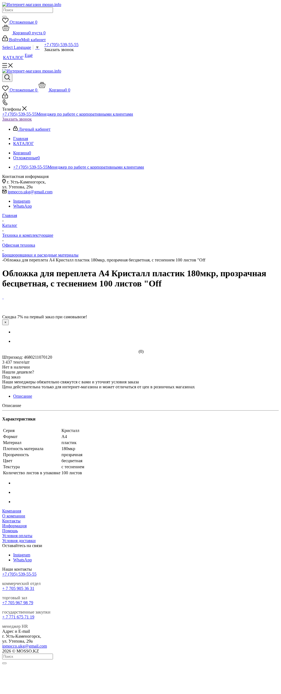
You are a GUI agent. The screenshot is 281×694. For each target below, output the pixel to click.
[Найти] (4, 17)
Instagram (21, 201)
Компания (11, 511)
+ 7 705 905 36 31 (18, 588)
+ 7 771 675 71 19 (18, 617)
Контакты (11, 521)
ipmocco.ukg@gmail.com (30, 191)
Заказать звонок (17, 119)
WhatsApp (22, 206)
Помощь (10, 530)
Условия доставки (19, 540)
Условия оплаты (17, 535)
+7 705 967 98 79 (17, 602)
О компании (13, 516)
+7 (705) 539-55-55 (61, 44)
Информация (14, 525)
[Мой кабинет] (5, 96)
